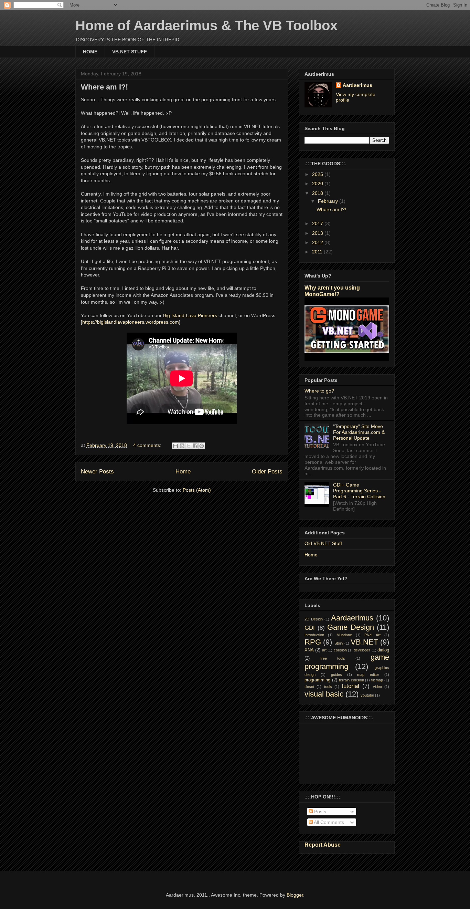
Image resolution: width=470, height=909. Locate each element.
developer (362, 650)
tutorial (350, 686)
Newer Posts (97, 471)
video (377, 687)
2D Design (314, 619)
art (324, 650)
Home (183, 471)
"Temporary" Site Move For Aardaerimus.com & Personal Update (359, 432)
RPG (313, 642)
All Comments (328, 822)
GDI (310, 628)
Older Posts (267, 471)
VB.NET (364, 642)
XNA (309, 650)
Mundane (344, 635)
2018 (318, 193)
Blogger (295, 895)
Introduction (314, 635)
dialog (383, 650)
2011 (318, 251)
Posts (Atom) (197, 490)
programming (317, 680)
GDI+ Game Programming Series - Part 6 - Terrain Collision (359, 490)
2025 (318, 174)
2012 (318, 242)
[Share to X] (188, 445)
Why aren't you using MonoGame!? (332, 290)
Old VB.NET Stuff (323, 543)
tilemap (377, 680)
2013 (318, 233)
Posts (319, 811)
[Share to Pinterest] (201, 445)
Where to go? (319, 391)
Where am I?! (104, 87)
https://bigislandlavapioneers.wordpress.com (130, 322)
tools (328, 687)
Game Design (350, 627)
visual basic (324, 694)
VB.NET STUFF (129, 51)
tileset (309, 687)
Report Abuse (323, 845)
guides (336, 674)
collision (340, 650)
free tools (332, 658)
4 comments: (148, 445)
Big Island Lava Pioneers (190, 315)
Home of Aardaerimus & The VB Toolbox (206, 25)
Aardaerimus (357, 85)
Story (338, 643)
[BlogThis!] (182, 445)
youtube (367, 695)
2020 (318, 183)
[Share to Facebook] (195, 445)
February (328, 201)
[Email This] (175, 445)
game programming (347, 662)
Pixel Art (372, 635)
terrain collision (351, 680)
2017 (318, 223)
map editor (368, 674)
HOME (90, 51)
